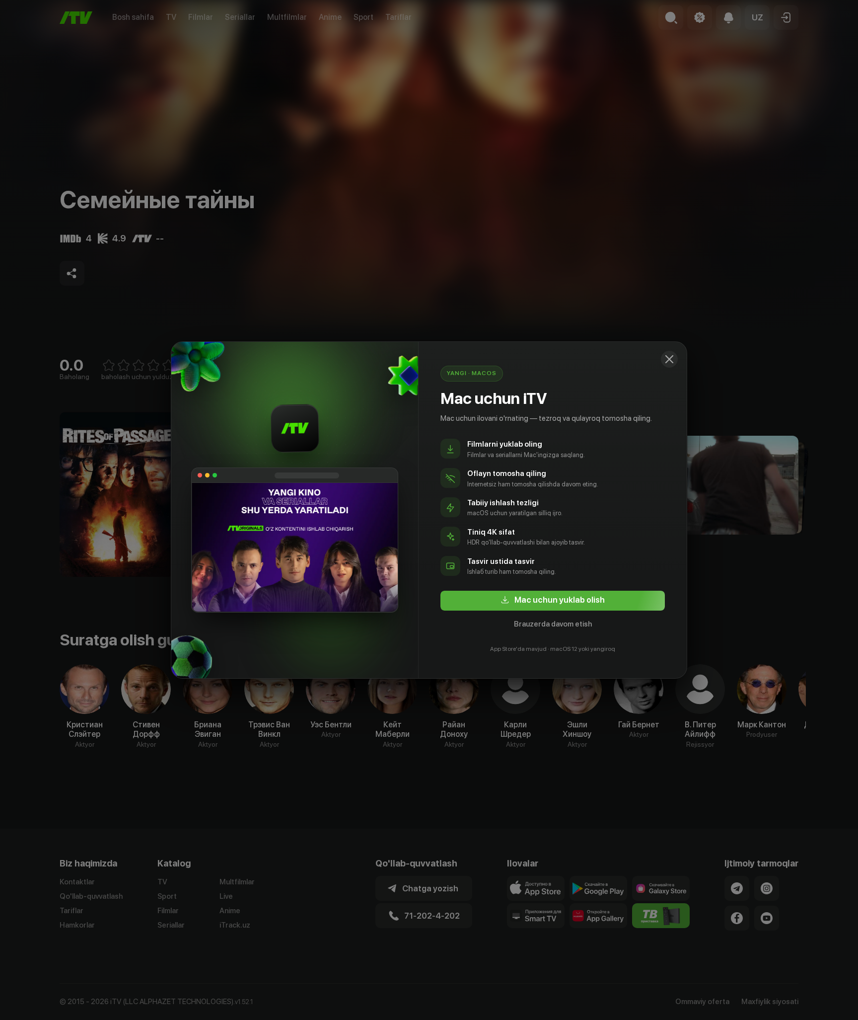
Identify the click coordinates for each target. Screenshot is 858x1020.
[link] (552, 601)
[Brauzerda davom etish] (669, 359)
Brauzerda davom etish (553, 624)
